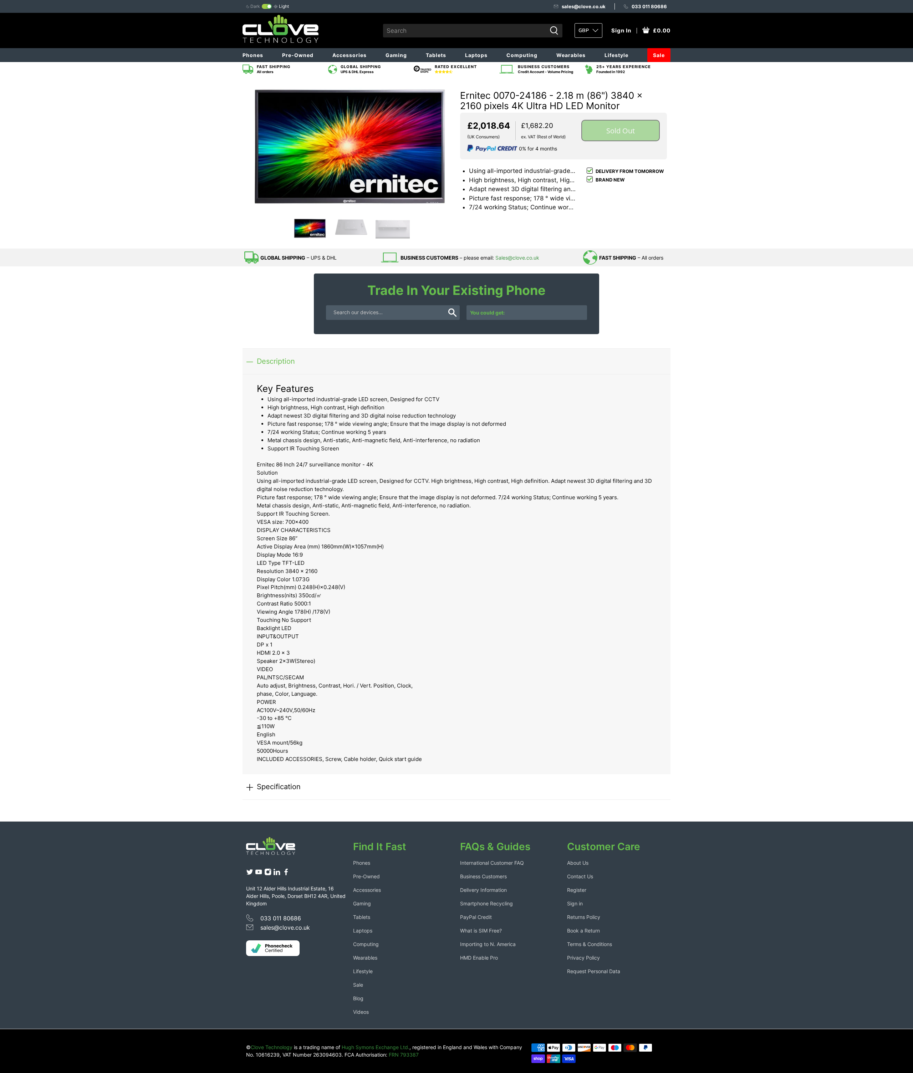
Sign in (575, 903)
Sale (659, 55)
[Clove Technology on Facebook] (286, 874)
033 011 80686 (649, 6)
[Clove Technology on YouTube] (258, 874)
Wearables (571, 55)
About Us (577, 863)
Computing (521, 55)
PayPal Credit (476, 917)
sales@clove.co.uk (584, 6)
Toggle (267, 6)
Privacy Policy (583, 958)
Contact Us (580, 876)
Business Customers (483, 876)
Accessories (349, 55)
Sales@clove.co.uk (517, 258)
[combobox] (465, 30)
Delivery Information (483, 890)
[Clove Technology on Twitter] (249, 874)
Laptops (476, 55)
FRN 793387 (404, 1055)
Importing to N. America (488, 944)
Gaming (396, 55)
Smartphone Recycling (486, 903)
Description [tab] (276, 361)
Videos (361, 1012)
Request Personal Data (593, 971)
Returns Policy (583, 917)
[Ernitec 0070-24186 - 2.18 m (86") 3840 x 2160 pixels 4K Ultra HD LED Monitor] (349, 147)
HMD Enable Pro (479, 958)
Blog (358, 998)
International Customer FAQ (492, 863)
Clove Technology (271, 1047)
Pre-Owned (297, 55)
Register (576, 890)
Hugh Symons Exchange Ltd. (375, 1047)
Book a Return (583, 931)
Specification (279, 786)
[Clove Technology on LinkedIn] (276, 874)
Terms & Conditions (589, 944)
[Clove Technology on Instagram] (267, 874)
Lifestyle (616, 55)
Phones (253, 55)
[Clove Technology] (276, 849)
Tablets (436, 55)
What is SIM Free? (481, 931)
